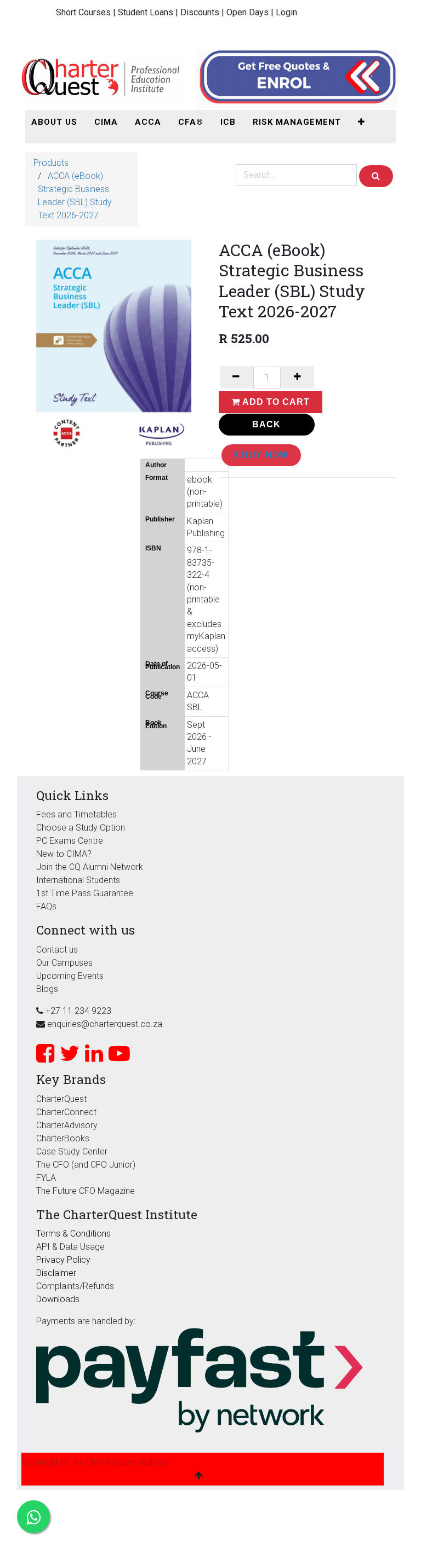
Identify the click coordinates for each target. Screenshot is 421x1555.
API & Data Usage (70, 1246)
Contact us (57, 949)
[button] (361, 122)
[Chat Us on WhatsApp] (33, 1516)
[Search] (376, 176)
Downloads (57, 1299)
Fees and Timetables (76, 814)
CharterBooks (62, 1138)
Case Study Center (71, 1151)
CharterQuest (61, 1099)
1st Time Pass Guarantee (85, 893)
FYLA (46, 1178)
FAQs (46, 906)
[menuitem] (54, 122)
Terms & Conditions (73, 1233)
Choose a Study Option (80, 827)
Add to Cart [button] (275, 402)
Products (51, 163)
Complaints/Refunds (75, 1286)
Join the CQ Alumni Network (89, 867)
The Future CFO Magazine (85, 1191)
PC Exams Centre (69, 840)
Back (266, 424)
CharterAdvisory (67, 1125)
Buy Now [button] (263, 455)
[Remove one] (236, 377)
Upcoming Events (70, 976)
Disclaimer (56, 1273)
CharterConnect (66, 1112)
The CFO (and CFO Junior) (85, 1164)
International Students (78, 880)
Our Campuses (64, 963)
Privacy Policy (63, 1260)
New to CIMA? (64, 854)
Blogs (47, 989)
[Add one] (297, 377)
